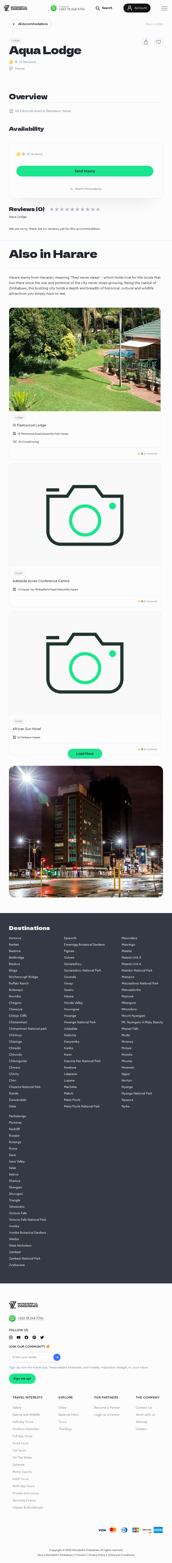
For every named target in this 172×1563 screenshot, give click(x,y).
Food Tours (20, 1443)
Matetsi (127, 951)
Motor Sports (22, 1472)
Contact (80, 1555)
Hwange (70, 1015)
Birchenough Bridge (23, 977)
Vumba (14, 1226)
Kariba (68, 1048)
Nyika (125, 1106)
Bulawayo (16, 990)
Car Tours (19, 1450)
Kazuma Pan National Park (82, 1061)
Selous (13, 1174)
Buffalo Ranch (19, 983)
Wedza (14, 1239)
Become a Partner (107, 1407)
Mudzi (126, 1035)
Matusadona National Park (140, 983)
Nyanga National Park (137, 1093)
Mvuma (127, 1061)
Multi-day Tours (23, 1486)
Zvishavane (17, 1265)
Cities (62, 1407)
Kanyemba (71, 1041)
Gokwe (69, 957)
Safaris (17, 1407)
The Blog (64, 1429)
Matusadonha (131, 990)
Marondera (129, 938)
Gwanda (70, 977)
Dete (12, 1106)
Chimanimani (18, 1022)
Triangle (14, 1200)
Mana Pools (72, 1100)
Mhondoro (129, 1009)
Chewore (15, 1009)
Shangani (15, 1187)
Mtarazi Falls (130, 1028)
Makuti (68, 1093)
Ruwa (13, 1148)
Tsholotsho (17, 1206)
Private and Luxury (26, 1493)
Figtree (69, 951)
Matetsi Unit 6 (131, 964)
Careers (141, 1429)
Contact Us (144, 1407)
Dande (13, 1093)
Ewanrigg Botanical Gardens (84, 944)
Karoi (67, 1054)
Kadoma (70, 1035)
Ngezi (126, 1074)
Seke (12, 1168)
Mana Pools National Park (82, 1106)
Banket (14, 944)
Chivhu (14, 1074)
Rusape (14, 1135)
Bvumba (15, 996)
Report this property (88, 188)
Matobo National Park (137, 970)
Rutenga (15, 1142)
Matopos (128, 977)
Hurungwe (71, 1009)
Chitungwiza (18, 1061)
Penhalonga (17, 1116)
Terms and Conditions (121, 1555)
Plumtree (15, 1122)
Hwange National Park (80, 1022)
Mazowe (127, 996)
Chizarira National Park (25, 1087)
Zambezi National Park (24, 1258)
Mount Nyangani (133, 1015)
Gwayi (68, 983)
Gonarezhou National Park (82, 970)
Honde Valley (73, 1003)
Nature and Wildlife (26, 1414)
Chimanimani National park (28, 1028)
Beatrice (15, 951)
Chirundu (15, 1054)
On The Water (22, 1457)
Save (12, 1155)
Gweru (69, 990)
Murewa (127, 1041)
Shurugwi (16, 1194)
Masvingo (128, 944)
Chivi (12, 1080)
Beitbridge (16, 957)
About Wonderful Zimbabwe (55, 1555)
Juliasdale (70, 1028)
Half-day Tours (23, 1422)
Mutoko (127, 1054)
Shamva (14, 1181)
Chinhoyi (15, 1035)
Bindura (14, 964)
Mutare (126, 1048)
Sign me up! (22, 1378)
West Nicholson (20, 1245)
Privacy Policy (96, 1555)
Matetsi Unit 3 (131, 957)
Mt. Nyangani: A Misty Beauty (142, 1022)
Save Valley (17, 1161)
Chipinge (15, 1041)
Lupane (69, 1080)
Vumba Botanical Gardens (27, 1232)
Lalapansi (70, 1074)
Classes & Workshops (28, 1507)
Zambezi (15, 1252)
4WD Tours (20, 1479)
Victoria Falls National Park (27, 1219)
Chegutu (15, 1003)
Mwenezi (128, 1067)
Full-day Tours (22, 1436)
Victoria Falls (18, 1213)
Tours (62, 1422)
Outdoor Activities (26, 1429)
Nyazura (127, 1100)
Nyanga (127, 1087)
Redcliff (14, 1129)
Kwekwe (70, 1067)
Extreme (18, 1464)
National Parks (68, 1414)
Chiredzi (15, 1048)
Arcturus (15, 938)
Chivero (14, 1067)
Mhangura (129, 1003)
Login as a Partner (107, 1414)
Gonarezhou (73, 964)
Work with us (145, 1414)
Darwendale (17, 1100)
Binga (13, 970)
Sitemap (141, 1422)
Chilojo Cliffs (18, 1015)
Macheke (70, 1087)
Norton (127, 1080)
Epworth (70, 938)
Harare (20, 68)
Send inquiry (85, 171)
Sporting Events (24, 1500)
